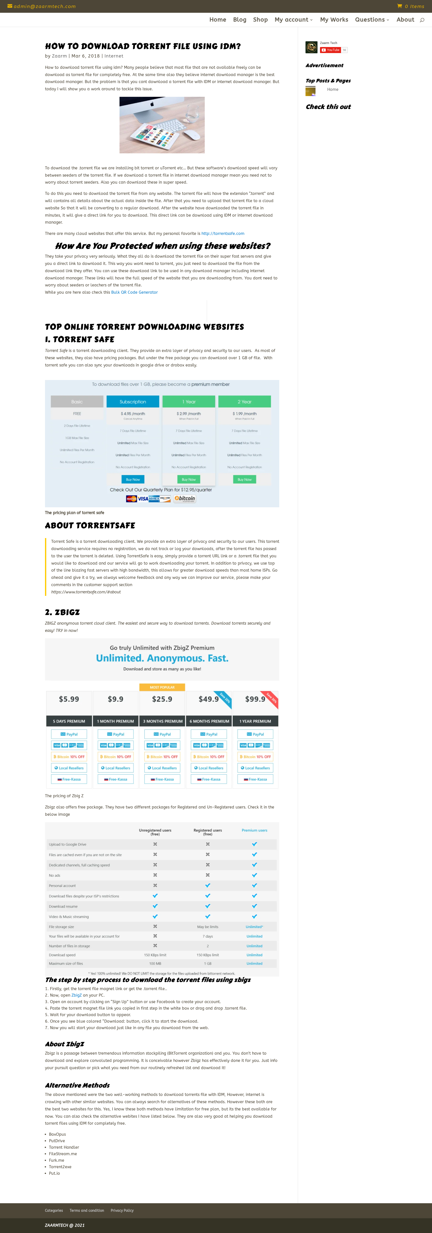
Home (218, 20)
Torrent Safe (83, 339)
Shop (260, 20)
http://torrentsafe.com (223, 233)
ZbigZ (67, 612)
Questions (370, 20)
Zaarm (59, 56)
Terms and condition (87, 1210)
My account (291, 20)
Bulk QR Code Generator (134, 292)
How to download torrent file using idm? (143, 46)
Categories (54, 1210)
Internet (114, 56)
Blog (239, 20)
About (405, 20)
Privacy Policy (122, 1210)
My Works (334, 20)
